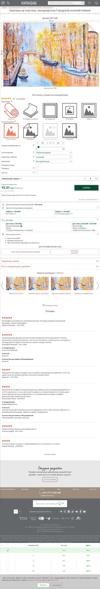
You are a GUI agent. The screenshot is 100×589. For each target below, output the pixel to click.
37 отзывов (20, 99)
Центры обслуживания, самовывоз (19, 208)
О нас (42, 489)
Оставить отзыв (52, 305)
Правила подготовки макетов (40, 512)
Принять (43, 585)
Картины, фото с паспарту (38, 293)
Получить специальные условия (25, 252)
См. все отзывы (50, 454)
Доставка (9, 220)
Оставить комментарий (88, 199)
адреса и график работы (62, 542)
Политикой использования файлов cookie (42, 580)
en (19, 512)
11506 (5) (59, 273)
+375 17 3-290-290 (42, 531)
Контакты (93, 489)
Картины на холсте (16, 293)
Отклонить (57, 585)
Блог (59, 489)
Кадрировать (49, 88)
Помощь (76, 489)
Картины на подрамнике (83, 293)
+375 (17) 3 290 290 (51, 492)
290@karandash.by (47, 495)
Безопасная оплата (13, 234)
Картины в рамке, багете (61, 293)
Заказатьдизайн (74, 252)
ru (15, 512)
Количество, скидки (10, 178)
